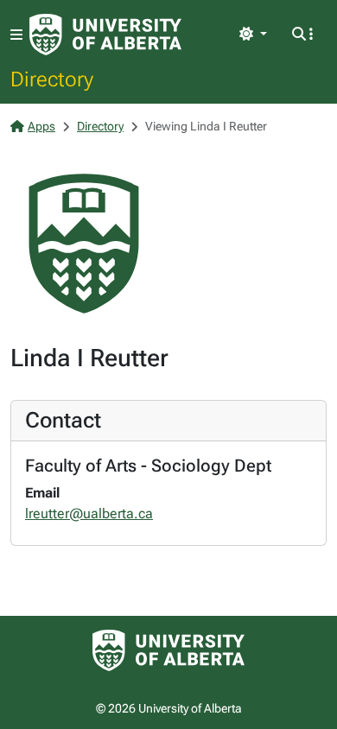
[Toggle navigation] (16, 35)
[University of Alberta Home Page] (105, 34)
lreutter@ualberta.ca (89, 513)
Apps (41, 126)
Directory (51, 78)
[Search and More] (302, 34)
